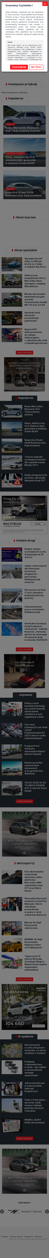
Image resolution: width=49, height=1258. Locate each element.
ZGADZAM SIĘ (19, 67)
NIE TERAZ (36, 67)
